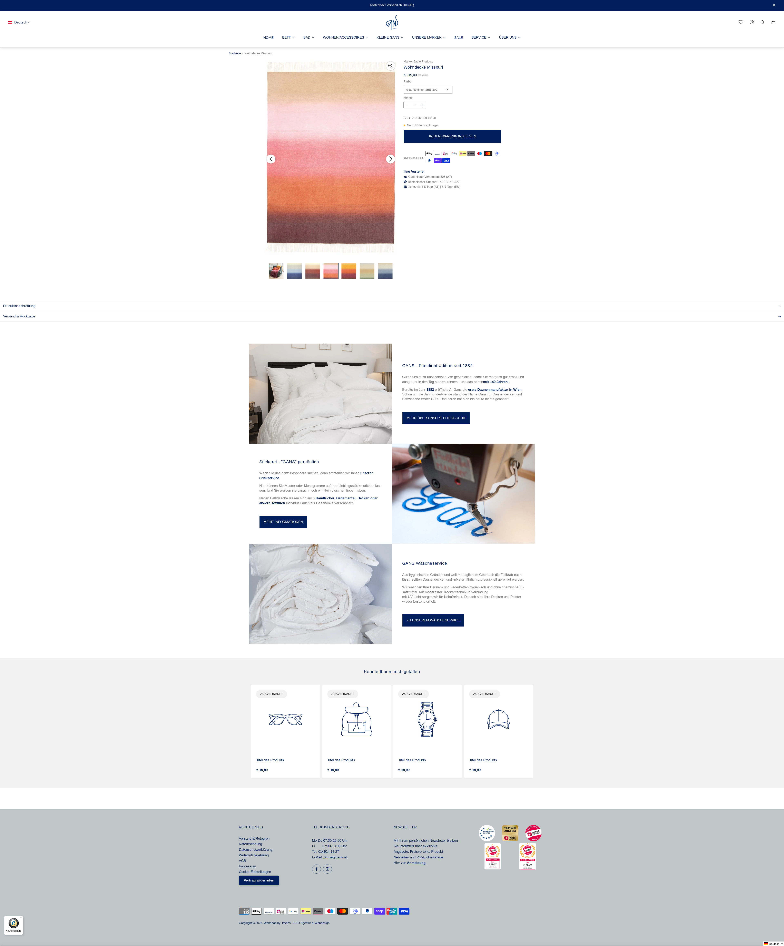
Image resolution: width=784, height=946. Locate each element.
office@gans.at (335, 857)
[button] (773, 944)
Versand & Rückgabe (19, 316)
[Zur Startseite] (392, 22)
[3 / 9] (313, 271)
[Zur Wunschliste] (741, 22)
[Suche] (762, 22)
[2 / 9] (294, 271)
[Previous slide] (270, 159)
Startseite (235, 53)
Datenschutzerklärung (255, 849)
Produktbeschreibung (19, 306)
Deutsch (20, 22)
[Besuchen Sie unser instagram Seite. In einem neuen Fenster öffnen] (327, 869)
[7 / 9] (385, 271)
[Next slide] (390, 159)
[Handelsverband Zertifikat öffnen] (533, 840)
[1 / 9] (276, 271)
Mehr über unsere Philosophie (436, 418)
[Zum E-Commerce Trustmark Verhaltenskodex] (487, 840)
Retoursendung (250, 844)
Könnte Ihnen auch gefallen (392, 671)
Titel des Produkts (270, 760)
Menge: (408, 97)
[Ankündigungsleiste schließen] (774, 5)
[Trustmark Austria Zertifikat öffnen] (510, 840)
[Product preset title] (285, 719)
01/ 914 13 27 (328, 852)
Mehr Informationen (283, 522)
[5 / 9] (349, 271)
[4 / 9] (331, 271)
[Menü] (20, 918)
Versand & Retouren (254, 838)
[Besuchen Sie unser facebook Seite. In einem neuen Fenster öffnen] (316, 869)
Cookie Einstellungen (255, 872)
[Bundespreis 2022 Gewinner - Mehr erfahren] (492, 868)
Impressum (247, 866)
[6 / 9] (367, 271)
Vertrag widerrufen (259, 880)
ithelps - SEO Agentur (296, 923)
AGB (242, 861)
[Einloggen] (751, 22)
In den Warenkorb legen (452, 136)
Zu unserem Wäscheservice (433, 620)
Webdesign (322, 923)
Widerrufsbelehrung (254, 855)
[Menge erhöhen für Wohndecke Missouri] (422, 105)
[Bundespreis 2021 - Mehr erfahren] (527, 869)
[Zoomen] (390, 65)
